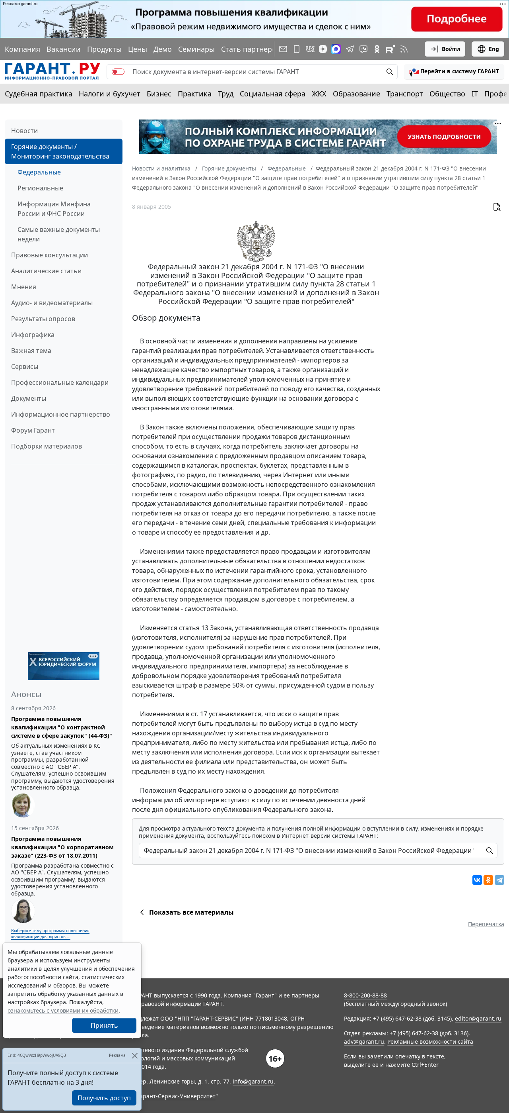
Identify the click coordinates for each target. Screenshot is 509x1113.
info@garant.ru (253, 1081)
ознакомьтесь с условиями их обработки (63, 1010)
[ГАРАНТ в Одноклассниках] (377, 49)
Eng (494, 49)
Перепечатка (486, 924)
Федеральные (39, 172)
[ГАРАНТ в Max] (336, 49)
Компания (22, 49)
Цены (137, 49)
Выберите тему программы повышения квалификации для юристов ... (50, 933)
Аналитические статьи (46, 270)
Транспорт (405, 93)
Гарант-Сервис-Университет (176, 1096)
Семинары (196, 49)
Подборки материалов (46, 446)
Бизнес (159, 93)
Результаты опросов (43, 318)
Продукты (104, 49)
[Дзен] (323, 49)
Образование (356, 93)
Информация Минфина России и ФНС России (54, 209)
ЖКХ (319, 93)
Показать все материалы (191, 912)
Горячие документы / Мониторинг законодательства (60, 151)
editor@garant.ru (478, 1018)
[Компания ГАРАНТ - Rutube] (390, 49)
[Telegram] (499, 880)
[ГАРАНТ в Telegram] (350, 49)
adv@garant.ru (364, 1041)
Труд (225, 93)
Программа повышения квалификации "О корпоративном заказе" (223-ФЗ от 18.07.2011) (62, 847)
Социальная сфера (272, 93)
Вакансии (64, 49)
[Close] (134, 1055)
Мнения (23, 286)
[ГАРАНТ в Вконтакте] (310, 49)
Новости (24, 130)
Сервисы (24, 366)
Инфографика (32, 334)
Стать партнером (251, 49)
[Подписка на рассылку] (283, 49)
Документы (28, 398)
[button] (454, 71)
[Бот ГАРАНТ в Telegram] (363, 49)
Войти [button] (451, 49)
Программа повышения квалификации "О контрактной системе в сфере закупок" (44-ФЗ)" (61, 727)
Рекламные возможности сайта (430, 1041)
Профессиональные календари (60, 382)
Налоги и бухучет (109, 93)
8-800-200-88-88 (365, 995)
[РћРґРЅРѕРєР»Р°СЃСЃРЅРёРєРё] (488, 880)
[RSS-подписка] (404, 49)
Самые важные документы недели (58, 234)
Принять (104, 1025)
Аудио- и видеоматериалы (52, 302)
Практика (195, 93)
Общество (447, 93)
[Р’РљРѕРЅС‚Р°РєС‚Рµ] (477, 880)
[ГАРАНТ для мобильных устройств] (296, 49)
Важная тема (31, 350)
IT (475, 93)
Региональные (40, 188)
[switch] (118, 72)
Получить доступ (104, 1097)
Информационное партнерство (60, 414)
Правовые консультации (49, 255)
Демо (162, 49)
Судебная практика (38, 93)
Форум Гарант (33, 430)
